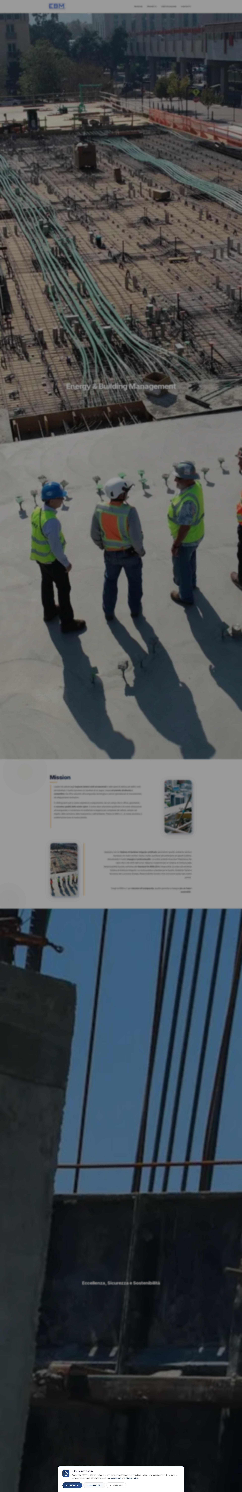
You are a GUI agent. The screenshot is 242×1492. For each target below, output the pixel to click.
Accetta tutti (72, 1485)
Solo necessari (94, 1485)
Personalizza (116, 1485)
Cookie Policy (115, 1478)
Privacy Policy (131, 1478)
